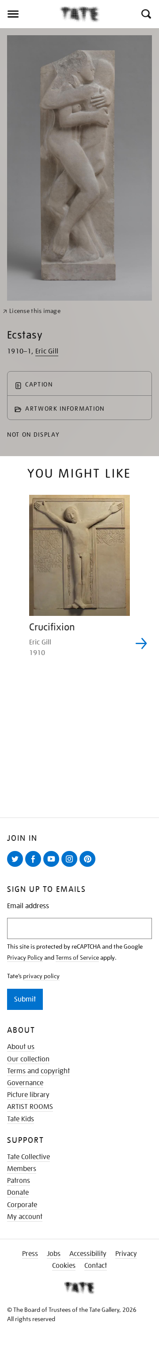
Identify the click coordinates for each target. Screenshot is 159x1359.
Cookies (64, 1265)
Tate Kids (20, 1119)
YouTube (53, 866)
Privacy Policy (25, 957)
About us (20, 1046)
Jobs (54, 1253)
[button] (145, 14)
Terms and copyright (38, 1071)
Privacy (126, 1253)
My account (24, 1216)
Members (21, 1168)
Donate (18, 1192)
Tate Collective (28, 1157)
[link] (31, 311)
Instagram (71, 866)
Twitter (17, 866)
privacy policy (41, 976)
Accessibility (87, 1253)
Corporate (22, 1205)
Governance (25, 1083)
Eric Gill (47, 351)
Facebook (35, 866)
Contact (95, 1265)
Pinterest (89, 866)
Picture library (28, 1094)
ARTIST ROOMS (30, 1106)
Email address (28, 906)
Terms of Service (77, 957)
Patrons (18, 1180)
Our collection (28, 1059)
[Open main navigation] (30, 14)
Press (30, 1253)
